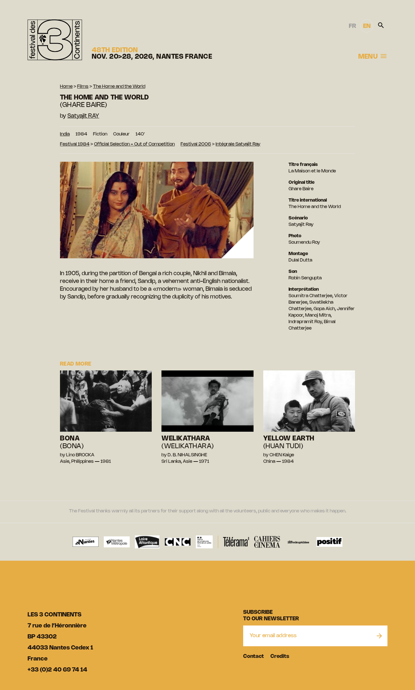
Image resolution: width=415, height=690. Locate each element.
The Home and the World (119, 87)
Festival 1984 (74, 144)
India (65, 134)
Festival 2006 (196, 144)
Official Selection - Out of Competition (134, 144)
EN (367, 26)
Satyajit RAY (83, 116)
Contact (253, 656)
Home (66, 87)
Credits (279, 656)
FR (352, 26)
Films (83, 87)
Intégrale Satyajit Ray (238, 144)
